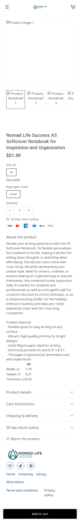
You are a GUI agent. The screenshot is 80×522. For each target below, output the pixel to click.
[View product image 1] (15, 99)
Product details (18, 392)
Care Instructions (20, 404)
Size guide (13, 179)
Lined (13, 194)
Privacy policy (49, 492)
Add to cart (40, 514)
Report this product (25, 439)
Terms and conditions (22, 490)
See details (47, 219)
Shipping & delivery (22, 415)
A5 (11, 172)
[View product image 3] (56, 99)
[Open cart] (73, 7)
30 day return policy (22, 427)
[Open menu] (7, 7)
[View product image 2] (35, 99)
